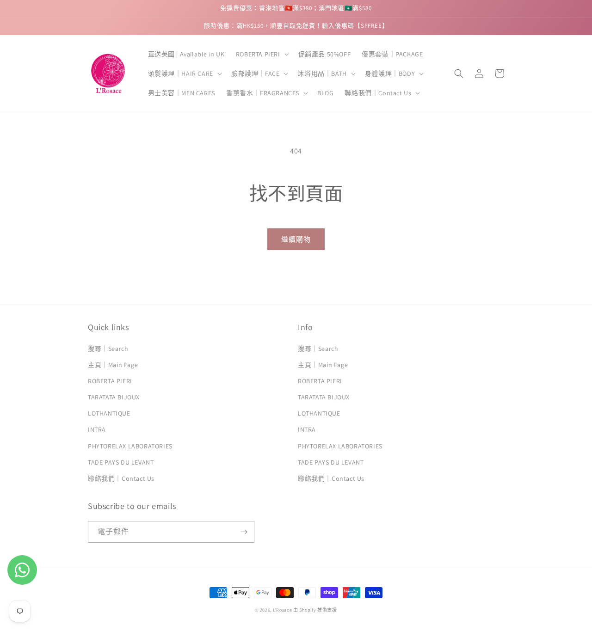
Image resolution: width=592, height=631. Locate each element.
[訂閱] (244, 532)
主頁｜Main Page (113, 365)
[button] (261, 54)
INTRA (97, 429)
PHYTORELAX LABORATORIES (130, 446)
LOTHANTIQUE (109, 413)
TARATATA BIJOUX (114, 397)
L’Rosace (282, 610)
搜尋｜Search (108, 348)
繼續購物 (296, 239)
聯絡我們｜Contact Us (121, 478)
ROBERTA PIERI (110, 381)
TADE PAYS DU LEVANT (121, 462)
